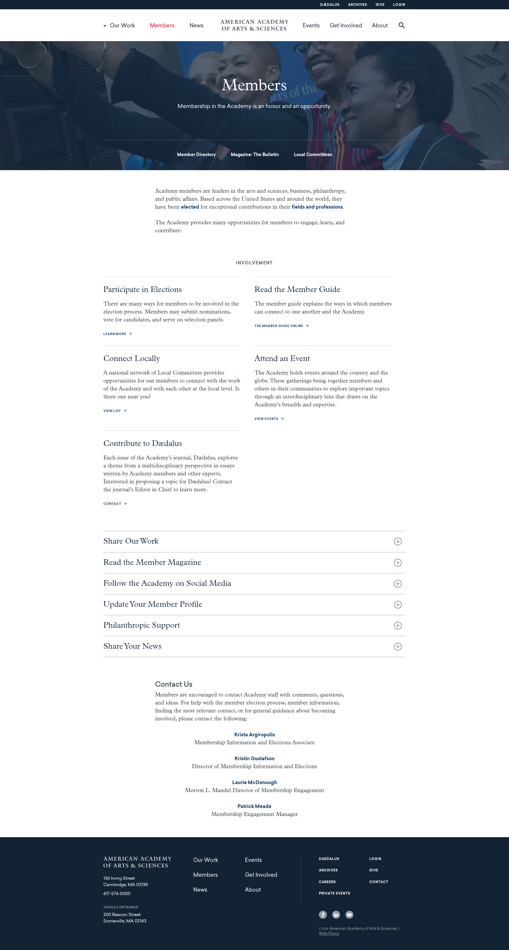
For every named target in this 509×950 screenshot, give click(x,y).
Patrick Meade (254, 807)
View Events (266, 419)
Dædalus (330, 5)
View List (112, 411)
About (380, 26)
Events (311, 26)
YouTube (349, 915)
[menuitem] (196, 155)
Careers (327, 882)
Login (399, 5)
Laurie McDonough (254, 783)
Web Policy (329, 934)
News (197, 26)
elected (190, 207)
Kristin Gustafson (255, 759)
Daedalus (329, 859)
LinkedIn (336, 915)
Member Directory (196, 155)
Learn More (114, 334)
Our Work (122, 26)
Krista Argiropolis (254, 735)
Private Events (334, 893)
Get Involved (346, 26)
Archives (357, 5)
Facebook (323, 915)
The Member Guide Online (278, 326)
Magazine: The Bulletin (255, 155)
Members (162, 26)
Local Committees (313, 155)
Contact (112, 504)
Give (380, 5)
